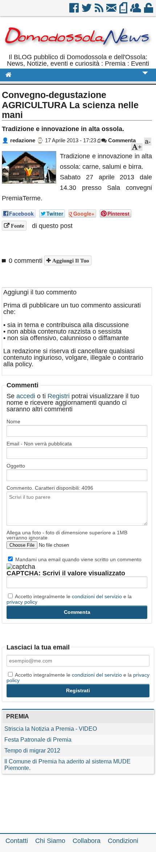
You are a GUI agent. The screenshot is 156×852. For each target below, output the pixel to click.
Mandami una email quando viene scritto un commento (77, 559)
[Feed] (99, 10)
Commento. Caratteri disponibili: (50, 487)
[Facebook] (74, 10)
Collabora (86, 840)
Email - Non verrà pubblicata (39, 443)
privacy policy (22, 602)
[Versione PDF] (123, 10)
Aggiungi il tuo (70, 260)
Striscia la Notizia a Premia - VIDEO (50, 729)
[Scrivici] (112, 10)
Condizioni (123, 840)
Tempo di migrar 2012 (32, 750)
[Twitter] (87, 10)
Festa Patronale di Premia (37, 740)
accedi (25, 396)
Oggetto (16, 465)
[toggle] (145, 78)
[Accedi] (149, 10)
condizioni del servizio (97, 596)
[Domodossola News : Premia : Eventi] (78, 50)
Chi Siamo (50, 840)
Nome (13, 421)
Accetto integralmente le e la (69, 599)
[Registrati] (136, 10)
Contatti (16, 840)
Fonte (16, 225)
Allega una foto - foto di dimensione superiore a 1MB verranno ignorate (67, 535)
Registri (59, 396)
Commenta (121, 140)
